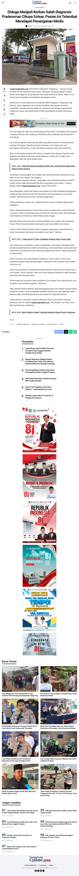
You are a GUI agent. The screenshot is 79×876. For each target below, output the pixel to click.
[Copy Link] (4, 114)
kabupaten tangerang (23, 324)
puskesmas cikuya (52, 324)
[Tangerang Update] (39, 3)
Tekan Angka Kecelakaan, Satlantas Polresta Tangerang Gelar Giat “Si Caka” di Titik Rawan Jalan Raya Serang (58, 793)
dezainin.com (53, 868)
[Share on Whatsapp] (4, 105)
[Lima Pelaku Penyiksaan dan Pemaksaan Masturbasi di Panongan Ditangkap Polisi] (20, 744)
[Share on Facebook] (4, 95)
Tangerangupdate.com (19, 89)
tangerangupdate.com (31, 186)
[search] (70, 3)
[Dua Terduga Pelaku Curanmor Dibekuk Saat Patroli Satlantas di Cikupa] (58, 744)
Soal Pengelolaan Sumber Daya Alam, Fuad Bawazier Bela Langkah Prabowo (40, 371)
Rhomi (30, 26)
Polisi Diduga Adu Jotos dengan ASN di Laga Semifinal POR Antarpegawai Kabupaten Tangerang (20, 695)
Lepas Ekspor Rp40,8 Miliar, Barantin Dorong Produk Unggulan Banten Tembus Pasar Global (39, 350)
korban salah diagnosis (38, 324)
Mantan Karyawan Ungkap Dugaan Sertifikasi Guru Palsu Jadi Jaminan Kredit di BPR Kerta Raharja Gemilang (40, 361)
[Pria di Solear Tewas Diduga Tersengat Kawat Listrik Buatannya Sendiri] (58, 679)
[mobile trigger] (3, 2)
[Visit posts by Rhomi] (26, 26)
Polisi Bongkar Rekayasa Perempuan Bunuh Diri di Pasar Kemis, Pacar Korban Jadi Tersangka (19, 727)
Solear (61, 324)
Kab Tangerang (39, 7)
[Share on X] (4, 100)
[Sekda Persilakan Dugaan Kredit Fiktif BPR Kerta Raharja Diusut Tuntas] (20, 776)
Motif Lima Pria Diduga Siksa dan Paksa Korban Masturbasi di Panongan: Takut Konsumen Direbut (57, 727)
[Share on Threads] (4, 109)
